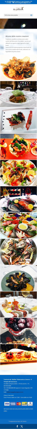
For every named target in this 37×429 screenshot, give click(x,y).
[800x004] (18, 185)
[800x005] (18, 212)
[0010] (18, 343)
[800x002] (18, 133)
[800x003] (18, 159)
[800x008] (18, 290)
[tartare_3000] (18, 369)
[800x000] (18, 80)
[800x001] (18, 106)
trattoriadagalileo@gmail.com (15, 392)
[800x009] (18, 317)
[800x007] (18, 264)
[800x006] (18, 238)
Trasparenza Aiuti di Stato (17, 421)
